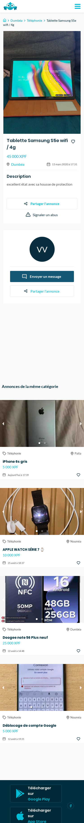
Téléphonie (34, 20)
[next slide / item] (81, 423)
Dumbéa (16, 20)
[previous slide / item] (3, 423)
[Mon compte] (77, 6)
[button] (39, 443)
